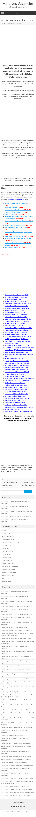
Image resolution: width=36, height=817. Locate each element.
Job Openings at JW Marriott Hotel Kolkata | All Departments (17, 778)
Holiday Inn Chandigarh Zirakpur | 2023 (16, 391)
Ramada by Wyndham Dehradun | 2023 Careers (18, 303)
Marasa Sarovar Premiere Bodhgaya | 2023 (17, 387)
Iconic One (9, 811)
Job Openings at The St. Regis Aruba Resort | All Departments (17, 692)
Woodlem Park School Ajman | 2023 (15, 312)
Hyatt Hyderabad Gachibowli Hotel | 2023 (16, 330)
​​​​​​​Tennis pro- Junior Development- (18, 210)
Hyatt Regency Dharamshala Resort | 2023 (17, 361)
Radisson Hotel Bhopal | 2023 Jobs (14, 310)
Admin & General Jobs (13, 465)
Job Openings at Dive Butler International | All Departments (16, 727)
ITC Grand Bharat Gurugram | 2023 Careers (17, 321)
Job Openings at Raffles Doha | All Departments (13, 666)
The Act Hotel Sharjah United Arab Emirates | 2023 (19, 411)
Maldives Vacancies (18, 3)
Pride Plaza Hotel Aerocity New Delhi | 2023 (17, 363)
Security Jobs (5, 578)
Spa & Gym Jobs (14, 471)
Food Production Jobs (8, 551)
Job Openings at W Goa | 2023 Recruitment (17, 398)
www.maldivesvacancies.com (16, 199)
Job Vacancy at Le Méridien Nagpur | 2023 (16, 352)
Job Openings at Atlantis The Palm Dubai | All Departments (16, 516)
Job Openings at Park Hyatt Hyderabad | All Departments (16, 756)
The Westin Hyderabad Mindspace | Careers (17, 367)
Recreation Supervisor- (15, 207)
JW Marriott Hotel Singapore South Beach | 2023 (18, 328)
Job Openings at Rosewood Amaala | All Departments (15, 786)
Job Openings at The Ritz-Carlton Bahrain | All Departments (17, 789)
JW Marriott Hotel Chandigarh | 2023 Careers (17, 345)
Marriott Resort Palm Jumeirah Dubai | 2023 (17, 400)
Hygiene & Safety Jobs (8, 563)
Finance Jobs (5, 548)
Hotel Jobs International (14, 467)
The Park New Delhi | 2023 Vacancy (15, 325)
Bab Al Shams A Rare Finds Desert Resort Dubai (18, 341)
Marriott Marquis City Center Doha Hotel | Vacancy (19, 407)
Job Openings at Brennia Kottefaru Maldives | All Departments (17, 792)
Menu (17, 13)
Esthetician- (12, 245)
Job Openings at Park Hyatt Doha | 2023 (16, 405)
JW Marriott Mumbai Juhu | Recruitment (16, 297)
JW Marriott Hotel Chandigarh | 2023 (15, 396)
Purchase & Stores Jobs (8, 569)
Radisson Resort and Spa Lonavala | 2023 (16, 369)
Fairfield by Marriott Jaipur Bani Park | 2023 (17, 372)
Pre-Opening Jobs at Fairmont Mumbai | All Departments (16, 759)
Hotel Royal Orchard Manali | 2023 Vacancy (17, 339)
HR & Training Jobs (7, 560)
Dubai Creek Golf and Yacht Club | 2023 (16, 402)
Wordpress (26, 811)
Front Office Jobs (6, 554)
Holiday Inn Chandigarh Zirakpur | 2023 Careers (18, 336)
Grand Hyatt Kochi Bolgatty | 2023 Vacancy (17, 308)
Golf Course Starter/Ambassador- (18, 243)
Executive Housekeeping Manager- (18, 225)
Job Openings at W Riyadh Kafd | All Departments (14, 627)
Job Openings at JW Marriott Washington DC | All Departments (17, 679)
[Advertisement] (18, 44)
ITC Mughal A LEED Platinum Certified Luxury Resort (19, 347)
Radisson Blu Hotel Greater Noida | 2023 (16, 317)
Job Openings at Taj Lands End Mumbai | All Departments (16, 638)
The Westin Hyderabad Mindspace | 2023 (16, 295)
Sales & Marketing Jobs (8, 575)
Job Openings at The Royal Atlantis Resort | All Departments (17, 765)
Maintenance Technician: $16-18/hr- (19, 236)
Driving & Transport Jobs (8, 539)
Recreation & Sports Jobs (19, 469)
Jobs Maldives (8, 23)
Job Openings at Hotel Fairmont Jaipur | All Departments (16, 743)
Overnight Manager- (14, 214)
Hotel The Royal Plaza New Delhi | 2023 (16, 385)
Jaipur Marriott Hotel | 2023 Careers (15, 323)
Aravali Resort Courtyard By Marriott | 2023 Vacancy (19, 378)
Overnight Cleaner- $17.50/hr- (17, 212)
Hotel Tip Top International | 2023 (14, 376)
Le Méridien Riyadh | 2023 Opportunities (16, 314)
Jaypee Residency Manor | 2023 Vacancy (16, 334)
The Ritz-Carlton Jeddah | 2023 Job (15, 383)
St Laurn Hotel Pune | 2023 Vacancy (15, 358)
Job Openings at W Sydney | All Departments (13, 735)
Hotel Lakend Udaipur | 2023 (13, 299)
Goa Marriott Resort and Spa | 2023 (14, 343)
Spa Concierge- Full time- (16, 247)
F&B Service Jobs (24, 465)
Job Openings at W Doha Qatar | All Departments (14, 762)
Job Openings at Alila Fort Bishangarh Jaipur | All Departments (17, 709)
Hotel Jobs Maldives (27, 467)
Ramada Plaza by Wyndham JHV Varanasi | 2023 (18, 350)
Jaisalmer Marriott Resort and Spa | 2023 (16, 306)
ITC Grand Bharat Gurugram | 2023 (14, 374)
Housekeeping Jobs (6, 469)
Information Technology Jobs (10, 566)
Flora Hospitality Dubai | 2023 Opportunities (17, 380)
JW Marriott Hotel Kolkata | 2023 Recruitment (17, 365)
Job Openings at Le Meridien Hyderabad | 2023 (18, 389)
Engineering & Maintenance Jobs (10, 542)
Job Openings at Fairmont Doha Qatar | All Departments (16, 795)
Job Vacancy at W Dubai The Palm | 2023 (16, 394)
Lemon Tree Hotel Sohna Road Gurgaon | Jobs (18, 319)
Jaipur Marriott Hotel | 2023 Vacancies (15, 301)
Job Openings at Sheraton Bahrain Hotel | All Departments (16, 630)
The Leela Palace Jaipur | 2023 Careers (16, 332)
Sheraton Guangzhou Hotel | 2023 (14, 409)
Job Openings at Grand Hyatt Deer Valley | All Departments (16, 614)
